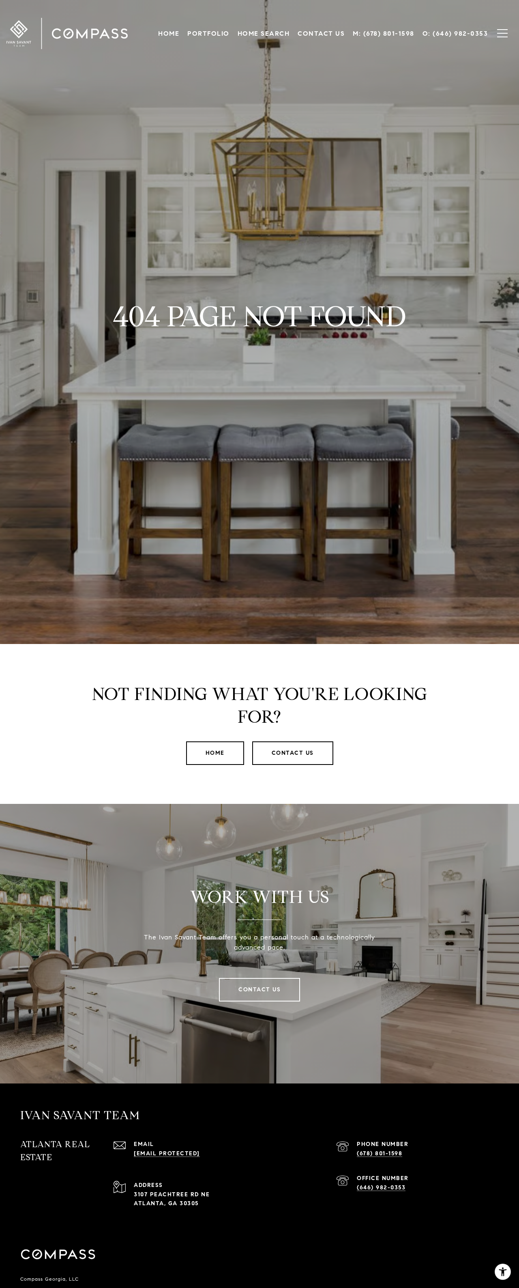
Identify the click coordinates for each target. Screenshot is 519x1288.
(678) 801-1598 (379, 1153)
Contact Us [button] (293, 753)
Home (215, 753)
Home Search (264, 33)
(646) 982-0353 (381, 1187)
